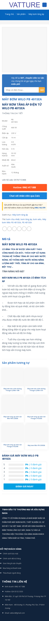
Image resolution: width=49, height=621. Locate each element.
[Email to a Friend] (19, 228)
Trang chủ (9, 14)
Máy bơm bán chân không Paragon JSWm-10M (13, 389)
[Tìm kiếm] (44, 5)
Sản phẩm (21, 14)
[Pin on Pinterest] (24, 228)
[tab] (24, 239)
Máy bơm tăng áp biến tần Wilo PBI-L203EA (13, 417)
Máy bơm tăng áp (36, 14)
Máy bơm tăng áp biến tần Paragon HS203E (36, 417)
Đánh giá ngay (24, 486)
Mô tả (6, 239)
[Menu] (3, 4)
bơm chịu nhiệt (13, 219)
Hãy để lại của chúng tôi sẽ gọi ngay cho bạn (27, 81)
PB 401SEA (27, 222)
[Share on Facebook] (9, 228)
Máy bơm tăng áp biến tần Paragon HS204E (13, 445)
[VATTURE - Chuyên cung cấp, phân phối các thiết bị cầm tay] (24, 5)
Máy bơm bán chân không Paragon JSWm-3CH (36, 389)
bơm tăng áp (26, 219)
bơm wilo (37, 219)
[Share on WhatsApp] (4, 228)
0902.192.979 (40, 207)
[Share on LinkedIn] (29, 228)
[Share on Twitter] (14, 228)
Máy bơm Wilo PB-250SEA (36, 445)
